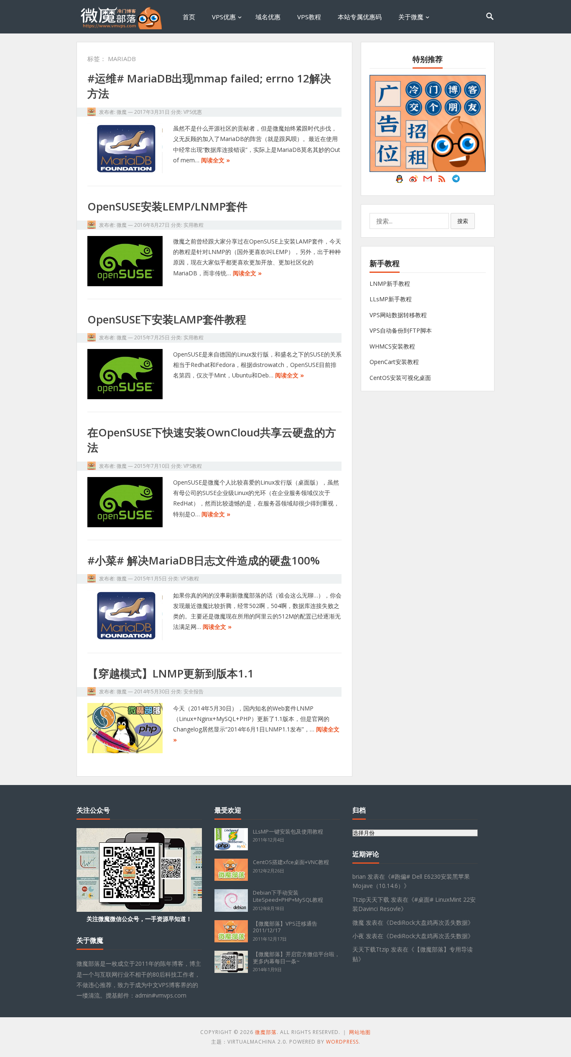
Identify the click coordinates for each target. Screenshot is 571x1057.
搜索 (462, 221)
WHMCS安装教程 (392, 346)
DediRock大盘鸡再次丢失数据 (428, 922)
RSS (442, 180)
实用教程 (194, 224)
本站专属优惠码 (360, 17)
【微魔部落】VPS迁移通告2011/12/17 (285, 927)
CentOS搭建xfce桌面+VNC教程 (291, 862)
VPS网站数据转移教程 (398, 315)
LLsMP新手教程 (391, 299)
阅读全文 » (215, 160)
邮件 (427, 180)
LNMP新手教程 (390, 283)
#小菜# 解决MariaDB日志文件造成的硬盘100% (203, 560)
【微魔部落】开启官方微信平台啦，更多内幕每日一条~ (296, 957)
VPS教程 (309, 17)
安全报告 (194, 691)
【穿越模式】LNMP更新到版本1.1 (170, 673)
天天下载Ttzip (370, 949)
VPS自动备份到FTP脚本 (401, 330)
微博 (413, 180)
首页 (189, 17)
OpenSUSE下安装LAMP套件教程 (166, 319)
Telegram (456, 180)
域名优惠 (267, 17)
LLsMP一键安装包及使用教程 (288, 831)
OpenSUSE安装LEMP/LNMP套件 (167, 206)
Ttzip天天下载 (370, 899)
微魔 (122, 111)
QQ (399, 180)
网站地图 (360, 1032)
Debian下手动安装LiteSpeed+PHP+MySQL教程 (288, 896)
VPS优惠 (224, 17)
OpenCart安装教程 (394, 362)
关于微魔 (410, 17)
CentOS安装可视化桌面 (400, 378)
